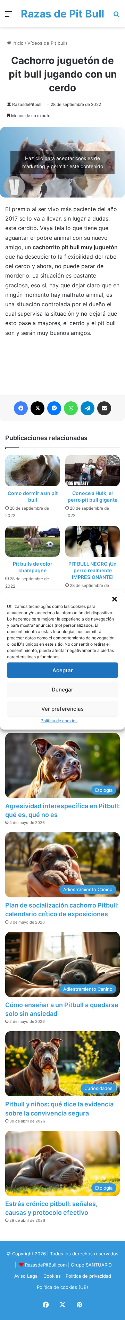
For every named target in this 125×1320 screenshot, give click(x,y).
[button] (114, 599)
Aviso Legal (26, 1276)
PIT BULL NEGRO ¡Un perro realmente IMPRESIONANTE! (92, 570)
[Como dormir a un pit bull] (32, 470)
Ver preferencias (62, 708)
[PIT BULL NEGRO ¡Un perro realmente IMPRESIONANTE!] (92, 541)
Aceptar (62, 670)
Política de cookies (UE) (62, 1287)
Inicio (17, 43)
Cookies (52, 1276)
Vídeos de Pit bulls (47, 43)
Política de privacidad (88, 1276)
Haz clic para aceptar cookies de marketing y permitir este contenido (62, 162)
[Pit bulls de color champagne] (32, 541)
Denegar (62, 689)
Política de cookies (59, 720)
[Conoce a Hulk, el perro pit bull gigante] (92, 470)
